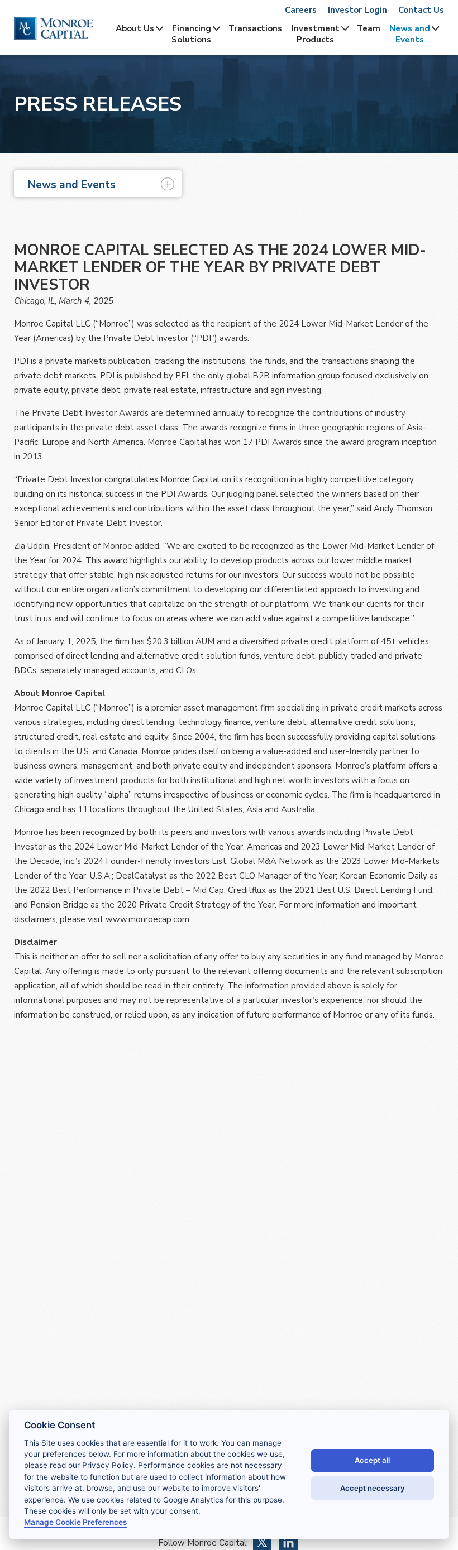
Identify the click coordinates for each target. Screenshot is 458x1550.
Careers (301, 10)
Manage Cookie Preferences (75, 1522)
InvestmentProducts (316, 34)
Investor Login (357, 10)
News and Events (409, 34)
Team (368, 28)
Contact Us (421, 10)
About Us (135, 28)
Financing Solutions (191, 34)
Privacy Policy (107, 1465)
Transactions (255, 28)
